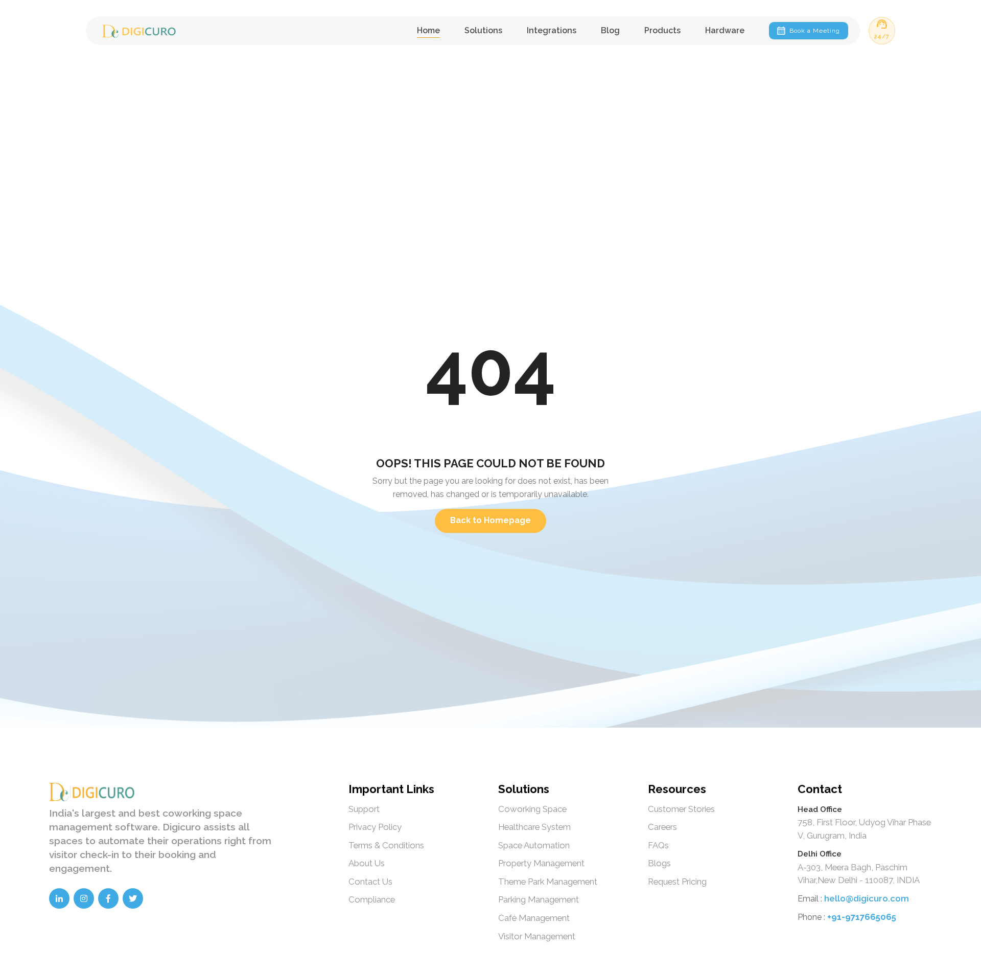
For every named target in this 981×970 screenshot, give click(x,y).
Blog (610, 30)
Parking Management (538, 899)
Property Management (541, 863)
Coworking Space (532, 809)
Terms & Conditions (386, 845)
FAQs (658, 845)
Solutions (483, 30)
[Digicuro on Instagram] (84, 898)
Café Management (534, 918)
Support (364, 809)
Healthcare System (534, 827)
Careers (662, 827)
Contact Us (370, 881)
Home (428, 30)
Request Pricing (677, 881)
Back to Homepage (490, 521)
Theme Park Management (547, 881)
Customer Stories (681, 809)
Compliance (371, 899)
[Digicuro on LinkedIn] (59, 898)
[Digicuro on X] (133, 898)
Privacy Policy (375, 827)
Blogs (659, 863)
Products (662, 30)
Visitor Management (536, 936)
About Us (366, 863)
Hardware (724, 30)
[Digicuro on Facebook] (108, 898)
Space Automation (534, 845)
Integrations (551, 30)
